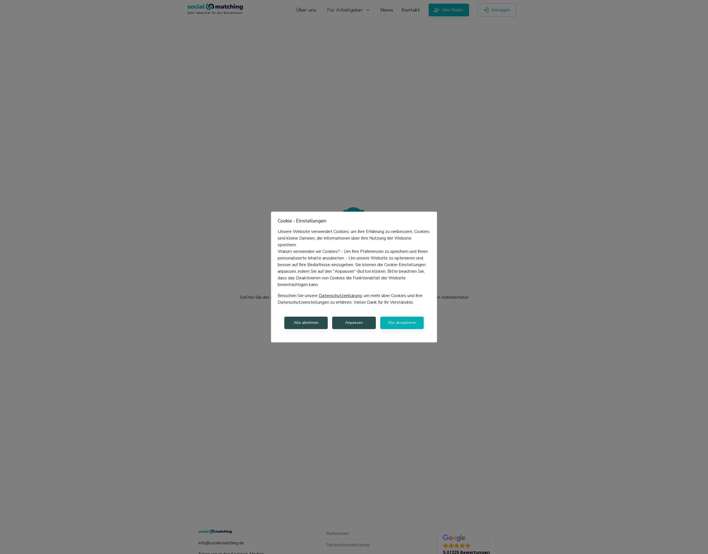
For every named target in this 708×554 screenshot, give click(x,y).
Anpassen (354, 322)
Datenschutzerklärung (340, 296)
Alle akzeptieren (402, 322)
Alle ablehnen (306, 322)
